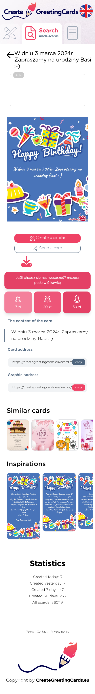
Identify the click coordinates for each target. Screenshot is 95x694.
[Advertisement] (47, 90)
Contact (42, 631)
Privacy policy (60, 631)
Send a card (50, 248)
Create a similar (50, 238)
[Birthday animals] (68, 435)
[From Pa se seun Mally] (24, 506)
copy (78, 362)
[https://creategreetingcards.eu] (40, 11)
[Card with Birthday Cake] (19, 435)
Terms (30, 631)
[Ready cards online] (72, 33)
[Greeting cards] (10, 34)
